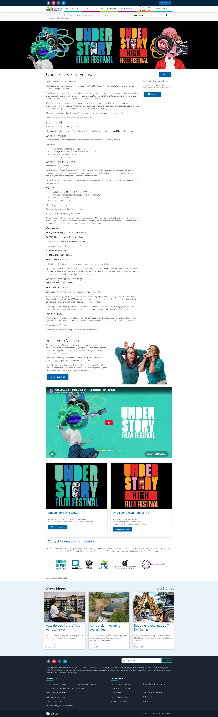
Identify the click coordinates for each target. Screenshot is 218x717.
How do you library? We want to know (62, 627)
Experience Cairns (75, 15)
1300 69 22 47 (56, 701)
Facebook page (61, 329)
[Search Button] (167, 15)
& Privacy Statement (165, 713)
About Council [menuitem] (91, 8)
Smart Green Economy (119, 701)
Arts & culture (90, 15)
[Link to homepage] (54, 9)
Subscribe (167, 660)
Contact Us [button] (164, 3)
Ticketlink (146, 701)
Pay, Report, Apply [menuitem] (163, 8)
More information (58, 527)
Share (164, 74)
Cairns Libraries (116, 693)
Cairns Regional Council (55, 15)
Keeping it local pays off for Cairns (151, 627)
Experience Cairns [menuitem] (73, 8)
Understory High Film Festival (131, 512)
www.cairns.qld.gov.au (57, 697)
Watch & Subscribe (58, 377)
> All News (165, 589)
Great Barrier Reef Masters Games (155, 692)
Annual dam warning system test (105, 627)
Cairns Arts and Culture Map (121, 684)
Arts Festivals (104, 15)
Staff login (143, 713)
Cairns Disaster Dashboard (120, 688)
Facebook (153, 94)
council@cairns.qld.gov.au (59, 693)
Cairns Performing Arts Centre (121, 697)
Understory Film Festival (72, 131)
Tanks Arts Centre (149, 697)
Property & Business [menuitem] (109, 8)
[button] (48, 3)
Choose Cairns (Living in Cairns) (154, 684)
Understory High (91, 131)
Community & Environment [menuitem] (145, 8)
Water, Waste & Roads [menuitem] (127, 8)
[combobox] (148, 15)
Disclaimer (154, 713)
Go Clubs (146, 688)
